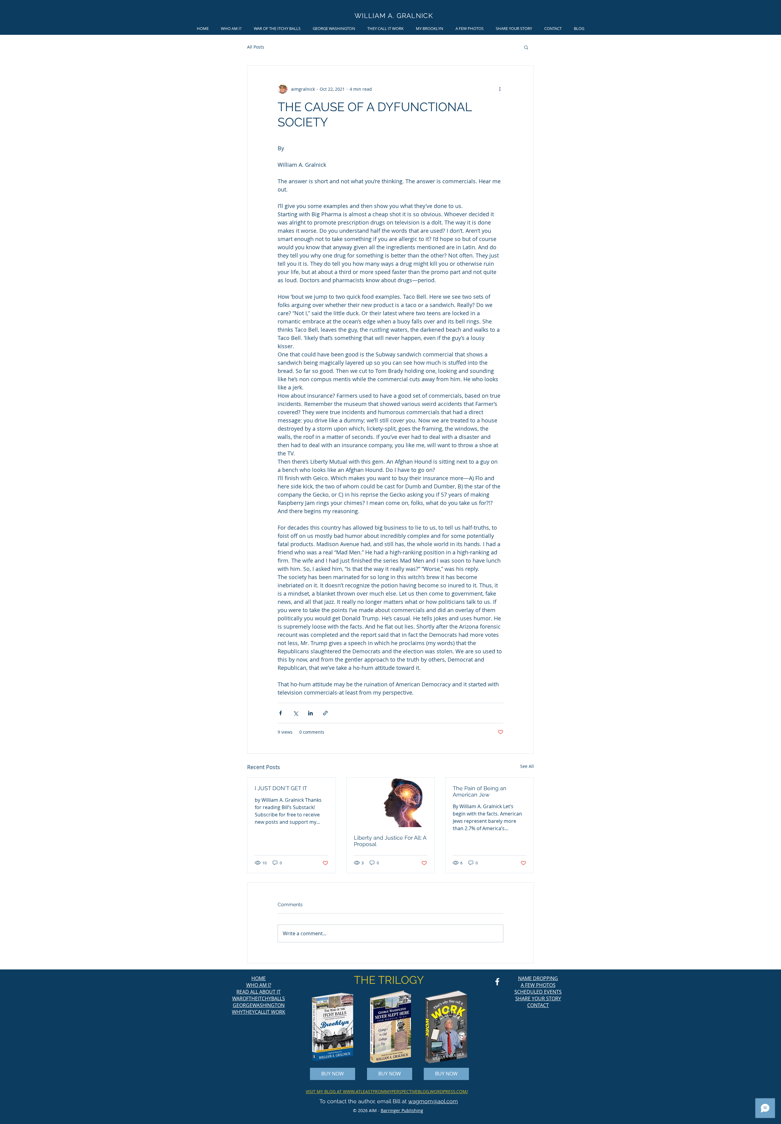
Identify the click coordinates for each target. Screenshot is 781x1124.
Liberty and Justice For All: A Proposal (390, 840)
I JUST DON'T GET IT (281, 788)
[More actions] (499, 89)
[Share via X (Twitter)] (295, 713)
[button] (526, 47)
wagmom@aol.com (433, 1101)
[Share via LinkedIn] (310, 713)
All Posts (255, 47)
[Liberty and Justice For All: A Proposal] (391, 802)
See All (527, 766)
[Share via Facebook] (280, 713)
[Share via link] (325, 713)
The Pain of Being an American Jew (479, 791)
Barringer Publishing (402, 1110)
